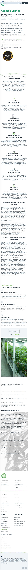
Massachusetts (18, 423)
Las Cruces (15, 418)
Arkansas (13, 427)
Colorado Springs (5, 394)
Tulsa (15, 422)
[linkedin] (26, 568)
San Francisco (20, 402)
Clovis (8, 422)
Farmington (4, 427)
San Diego (9, 402)
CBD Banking (12, 438)
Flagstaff (12, 417)
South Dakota (21, 428)
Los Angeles (4, 402)
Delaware (16, 426)
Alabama (3, 414)
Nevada (3, 426)
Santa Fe (7, 419)
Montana (23, 418)
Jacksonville (4, 418)
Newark (3, 419)
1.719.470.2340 (16, 334)
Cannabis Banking (6, 384)
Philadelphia (18, 421)
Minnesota (3, 424)
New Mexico (4, 423)
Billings (3, 415)
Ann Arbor (19, 422)
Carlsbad (13, 421)
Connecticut (4, 428)
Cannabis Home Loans (6, 385)
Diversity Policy (16, 558)
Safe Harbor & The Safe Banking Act (9, 451)
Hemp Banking (4, 438)
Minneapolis (15, 428)
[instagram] (23, 568)
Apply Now (16, 45)
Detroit (8, 417)
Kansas (16, 441)
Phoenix (23, 421)
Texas (2, 441)
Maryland (9, 428)
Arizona (9, 427)
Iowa (7, 440)
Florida (17, 440)
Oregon (12, 424)
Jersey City (9, 418)
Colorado (24, 422)
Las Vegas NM (20, 419)
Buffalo (15, 415)
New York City (21, 415)
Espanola (21, 426)
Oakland (6, 406)
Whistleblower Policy (22, 558)
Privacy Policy (11, 558)
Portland (3, 421)
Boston (7, 415)
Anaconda (21, 414)
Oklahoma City (13, 419)
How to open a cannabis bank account (10, 453)
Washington (21, 424)
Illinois (13, 423)
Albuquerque (16, 414)
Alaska (7, 414)
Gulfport (23, 417)
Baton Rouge (19, 427)
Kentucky (7, 426)
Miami (19, 418)
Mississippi (11, 441)
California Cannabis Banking (7, 398)
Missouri (8, 424)
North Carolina (11, 440)
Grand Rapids (18, 417)
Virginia (16, 424)
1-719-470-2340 (19, 39)
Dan (7, 563)
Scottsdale (3, 422)
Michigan (9, 423)
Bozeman (11, 415)
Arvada (22, 394)
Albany (10, 414)
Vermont (12, 426)
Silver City (8, 421)
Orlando (11, 422)
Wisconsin (21, 440)
